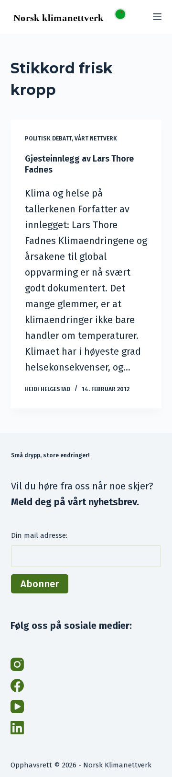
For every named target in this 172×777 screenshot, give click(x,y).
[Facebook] (17, 685)
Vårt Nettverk (96, 138)
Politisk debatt (48, 138)
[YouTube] (17, 706)
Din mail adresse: (39, 535)
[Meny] (157, 16)
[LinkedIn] (17, 727)
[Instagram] (17, 664)
